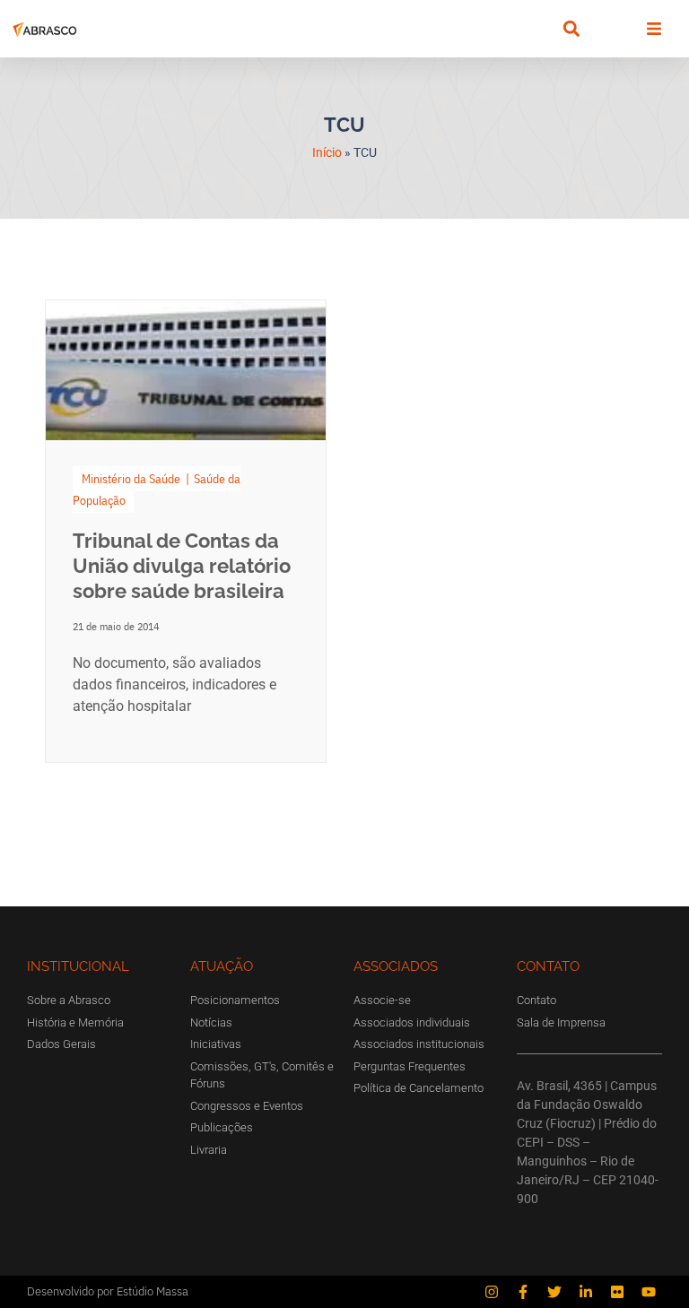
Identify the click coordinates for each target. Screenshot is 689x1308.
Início (327, 152)
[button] (571, 29)
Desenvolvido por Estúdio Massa (107, 1291)
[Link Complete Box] (186, 531)
